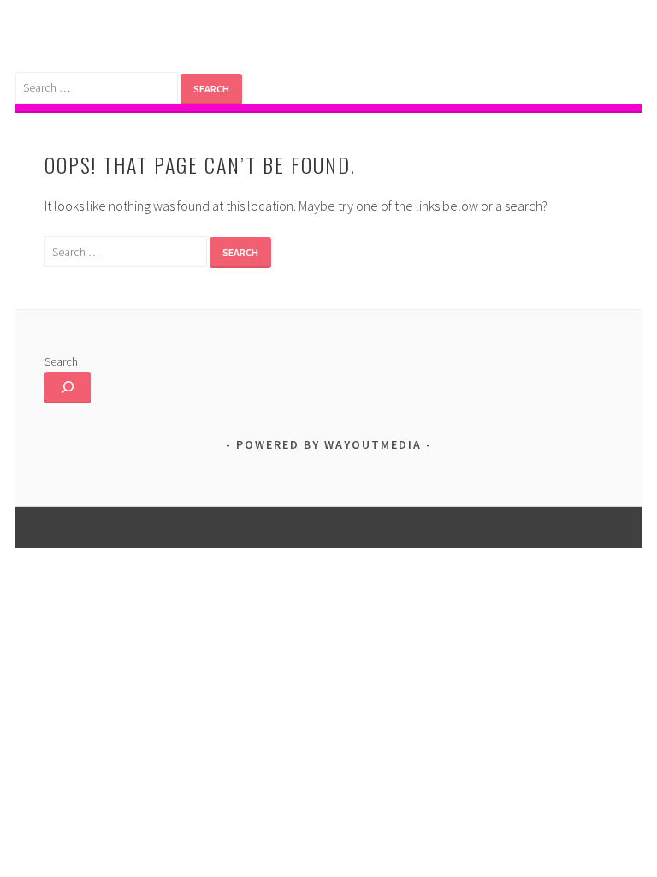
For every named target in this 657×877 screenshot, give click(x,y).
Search (61, 361)
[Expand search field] (67, 387)
